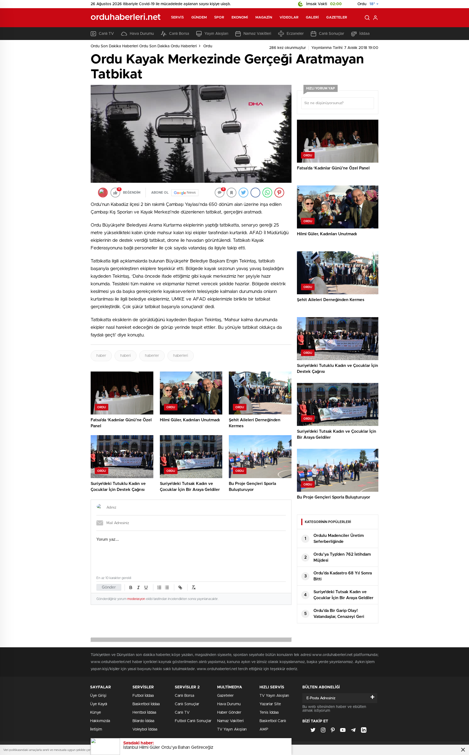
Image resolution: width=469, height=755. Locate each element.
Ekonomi (240, 17)
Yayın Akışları (216, 34)
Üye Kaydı (98, 704)
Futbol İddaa (143, 696)
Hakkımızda (100, 721)
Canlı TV (106, 34)
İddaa (364, 34)
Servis (177, 17)
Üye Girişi (98, 696)
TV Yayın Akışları (232, 729)
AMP (263, 729)
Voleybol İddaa (144, 729)
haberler (152, 356)
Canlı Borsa (179, 34)
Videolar (289, 17)
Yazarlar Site (270, 704)
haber (101, 356)
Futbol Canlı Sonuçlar (193, 721)
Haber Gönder (229, 712)
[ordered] (159, 587)
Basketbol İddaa (146, 704)
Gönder (109, 587)
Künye (95, 712)
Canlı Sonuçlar (331, 34)
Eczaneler (295, 34)
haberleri (180, 356)
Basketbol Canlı (272, 721)
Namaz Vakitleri (257, 34)
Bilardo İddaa (143, 721)
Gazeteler (336, 17)
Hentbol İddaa (144, 712)
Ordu (207, 46)
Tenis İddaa (268, 712)
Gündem (199, 17)
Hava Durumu (142, 34)
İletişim (96, 729)
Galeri (312, 17)
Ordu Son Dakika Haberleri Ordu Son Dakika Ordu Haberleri (144, 46)
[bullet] (167, 587)
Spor (219, 17)
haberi (125, 356)
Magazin (263, 17)
